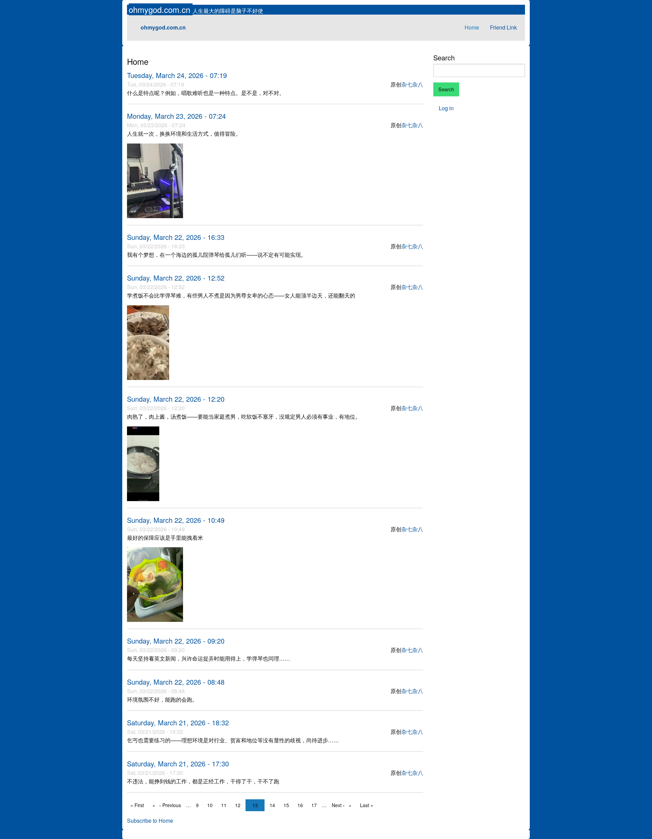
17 (315, 805)
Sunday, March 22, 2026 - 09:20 (175, 641)
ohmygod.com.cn (161, 9)
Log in (446, 108)
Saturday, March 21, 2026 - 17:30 (178, 763)
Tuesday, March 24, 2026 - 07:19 (177, 75)
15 (288, 805)
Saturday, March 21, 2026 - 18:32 (178, 722)
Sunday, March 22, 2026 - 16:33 (175, 237)
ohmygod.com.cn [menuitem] (163, 27)
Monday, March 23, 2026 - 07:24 (176, 116)
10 (211, 805)
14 (274, 805)
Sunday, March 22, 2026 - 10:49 (175, 520)
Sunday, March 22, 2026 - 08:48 (175, 682)
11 (225, 805)
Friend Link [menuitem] (503, 27)
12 (239, 805)
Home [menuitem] (472, 27)
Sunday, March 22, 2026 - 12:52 (175, 278)
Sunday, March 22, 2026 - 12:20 (175, 399)
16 (301, 805)
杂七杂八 (412, 84)
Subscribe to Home (150, 820)
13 (256, 805)
